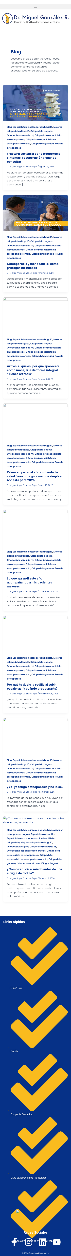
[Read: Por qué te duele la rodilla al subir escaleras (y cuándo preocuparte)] (35, 634)
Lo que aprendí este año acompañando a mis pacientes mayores (29, 582)
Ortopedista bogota (41, 131)
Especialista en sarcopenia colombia (27, 838)
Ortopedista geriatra (43, 143)
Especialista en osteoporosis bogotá (32, 127)
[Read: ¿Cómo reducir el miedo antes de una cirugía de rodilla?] (35, 820)
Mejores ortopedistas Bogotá (36, 842)
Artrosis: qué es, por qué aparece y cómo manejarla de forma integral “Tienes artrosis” (33, 370)
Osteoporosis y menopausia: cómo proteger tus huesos (33, 266)
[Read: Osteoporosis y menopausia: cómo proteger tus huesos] (35, 213)
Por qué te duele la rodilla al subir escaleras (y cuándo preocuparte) (32, 686)
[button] (35, 6)
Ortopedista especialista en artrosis (26, 850)
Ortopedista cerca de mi (20, 135)
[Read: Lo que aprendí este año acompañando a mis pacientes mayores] (35, 527)
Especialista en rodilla (42, 834)
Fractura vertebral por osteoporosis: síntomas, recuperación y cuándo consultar (34, 157)
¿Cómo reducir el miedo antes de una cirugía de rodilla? (34, 871)
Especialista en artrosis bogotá (29, 830)
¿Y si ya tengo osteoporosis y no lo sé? (35, 787)
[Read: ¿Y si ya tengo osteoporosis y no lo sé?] (35, 736)
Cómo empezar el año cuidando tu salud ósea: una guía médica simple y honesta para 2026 (34, 476)
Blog (9, 127)
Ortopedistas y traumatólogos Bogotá (37, 863)
